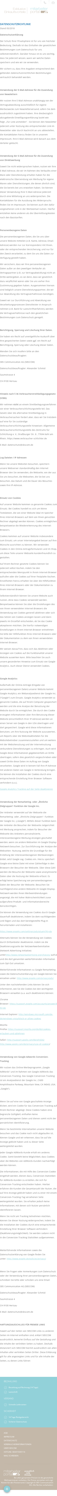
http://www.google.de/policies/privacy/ (26, 1258)
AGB (6, 1433)
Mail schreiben (11, 1455)
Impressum (9, 1436)
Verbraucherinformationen (17, 1444)
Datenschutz (10, 1440)
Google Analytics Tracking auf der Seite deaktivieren (26, 789)
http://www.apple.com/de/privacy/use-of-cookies (24, 1044)
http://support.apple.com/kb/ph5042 (25, 1039)
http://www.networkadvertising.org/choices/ (28, 954)
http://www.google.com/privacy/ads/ (35, 978)
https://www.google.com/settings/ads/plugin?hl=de (26, 931)
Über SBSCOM (10, 1448)
